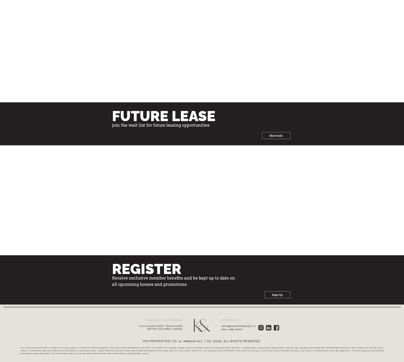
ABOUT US (358, 10)
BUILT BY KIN (335, 10)
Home (294, 10)
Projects (312, 10)
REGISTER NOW (382, 10)
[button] (276, 135)
